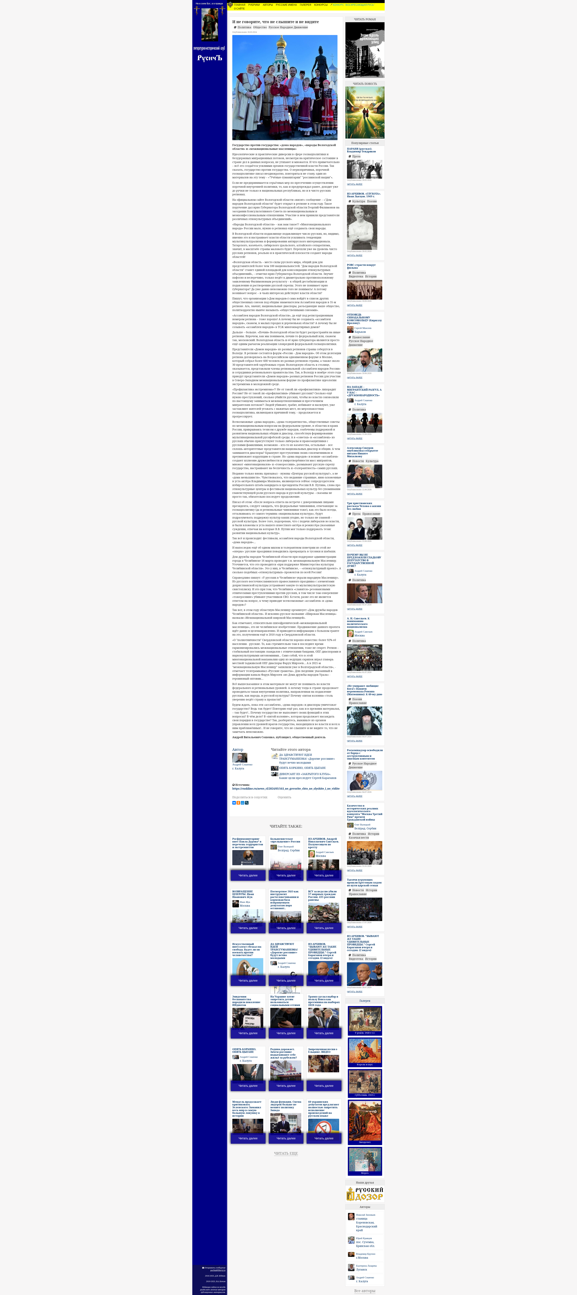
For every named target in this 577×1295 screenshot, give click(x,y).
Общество (260, 27)
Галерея (365, 1000)
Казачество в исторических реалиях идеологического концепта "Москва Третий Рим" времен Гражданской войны (364, 812)
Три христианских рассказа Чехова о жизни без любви (364, 505)
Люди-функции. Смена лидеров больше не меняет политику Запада (285, 1106)
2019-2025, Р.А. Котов (215, 1281)
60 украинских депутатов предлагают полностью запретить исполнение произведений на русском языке (323, 1108)
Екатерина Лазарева (366, 1265)
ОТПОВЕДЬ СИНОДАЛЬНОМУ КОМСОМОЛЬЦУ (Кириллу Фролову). (364, 319)
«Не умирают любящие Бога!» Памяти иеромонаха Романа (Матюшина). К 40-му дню (364, 690)
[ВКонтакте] (234, 803)
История (371, 276)
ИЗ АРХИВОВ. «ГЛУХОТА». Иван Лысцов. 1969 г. (364, 195)
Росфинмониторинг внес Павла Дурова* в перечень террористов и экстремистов (247, 843)
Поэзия (372, 201)
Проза (356, 156)
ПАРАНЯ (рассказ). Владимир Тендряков (361, 150)
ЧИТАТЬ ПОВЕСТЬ (365, 83)
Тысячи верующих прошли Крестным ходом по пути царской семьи (364, 882)
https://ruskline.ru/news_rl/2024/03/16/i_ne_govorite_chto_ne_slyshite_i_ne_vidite (286, 788)
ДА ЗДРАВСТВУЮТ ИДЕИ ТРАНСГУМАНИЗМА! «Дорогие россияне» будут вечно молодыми (307, 758)
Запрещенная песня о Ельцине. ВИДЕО (322, 1050)
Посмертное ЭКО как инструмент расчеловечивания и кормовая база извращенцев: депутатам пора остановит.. (284, 900)
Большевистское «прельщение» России (285, 840)
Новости (358, 461)
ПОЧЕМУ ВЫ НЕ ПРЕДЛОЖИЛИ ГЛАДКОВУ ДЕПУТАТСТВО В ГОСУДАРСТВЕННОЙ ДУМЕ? (364, 560)
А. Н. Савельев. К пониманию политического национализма (358, 622)
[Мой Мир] (242, 803)
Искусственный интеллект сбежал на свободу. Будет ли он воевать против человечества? (246, 949)
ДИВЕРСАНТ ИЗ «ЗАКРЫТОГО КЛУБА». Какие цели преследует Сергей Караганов (307, 776)
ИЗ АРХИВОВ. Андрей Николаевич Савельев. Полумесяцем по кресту (323, 843)
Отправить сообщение (214, 1267)
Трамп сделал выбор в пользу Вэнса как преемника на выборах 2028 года (324, 1001)
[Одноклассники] (238, 803)
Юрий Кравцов (364, 1238)
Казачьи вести (359, 837)
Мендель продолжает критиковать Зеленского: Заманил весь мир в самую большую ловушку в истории (246, 1108)
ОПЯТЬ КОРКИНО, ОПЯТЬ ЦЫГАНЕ (302, 768)
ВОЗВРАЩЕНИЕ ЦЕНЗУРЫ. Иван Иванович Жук (243, 894)
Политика (245, 27)
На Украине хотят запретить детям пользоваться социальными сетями (285, 1001)
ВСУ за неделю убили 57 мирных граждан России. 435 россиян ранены (322, 895)
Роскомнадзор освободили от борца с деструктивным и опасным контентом (365, 754)
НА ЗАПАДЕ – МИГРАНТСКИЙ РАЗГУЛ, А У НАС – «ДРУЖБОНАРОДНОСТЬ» (364, 391)
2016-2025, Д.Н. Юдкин (215, 1276)
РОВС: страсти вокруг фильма (361, 266)
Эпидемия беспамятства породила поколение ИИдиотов (246, 1001)
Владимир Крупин (365, 1254)
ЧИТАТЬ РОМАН (365, 19)
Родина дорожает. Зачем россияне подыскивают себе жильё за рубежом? (283, 1053)
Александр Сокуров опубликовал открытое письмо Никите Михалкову (362, 452)
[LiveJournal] (247, 803)
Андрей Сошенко (365, 1277)
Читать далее (248, 875)
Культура (359, 201)
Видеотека (356, 276)
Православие (361, 337)
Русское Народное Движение (288, 27)
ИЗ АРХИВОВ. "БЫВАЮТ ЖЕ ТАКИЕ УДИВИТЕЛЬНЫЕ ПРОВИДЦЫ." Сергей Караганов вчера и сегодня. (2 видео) (322, 951)
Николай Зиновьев (365, 1215)
